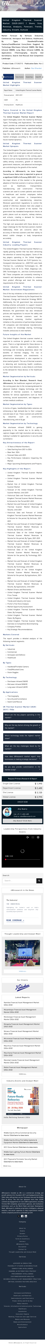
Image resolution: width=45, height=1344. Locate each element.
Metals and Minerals (22, 1319)
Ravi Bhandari (36, 68)
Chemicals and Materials (23, 1295)
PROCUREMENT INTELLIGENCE (22, 1274)
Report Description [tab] (8, 77)
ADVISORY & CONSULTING (22, 1263)
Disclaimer (22, 1246)
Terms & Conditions (22, 1239)
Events (22, 1231)
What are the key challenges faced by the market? (22, 747)
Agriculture (22, 1327)
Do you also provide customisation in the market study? (22, 768)
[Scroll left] (2, 77)
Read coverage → (18, 920)
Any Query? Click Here (22, 821)
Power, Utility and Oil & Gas (22, 1301)
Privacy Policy (22, 1236)
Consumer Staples (22, 1314)
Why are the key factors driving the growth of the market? (22, 726)
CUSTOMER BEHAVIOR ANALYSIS (22, 1276)
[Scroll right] (42, 77)
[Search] (37, 3)
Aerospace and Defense (22, 1293)
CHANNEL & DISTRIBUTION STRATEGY (22, 1271)
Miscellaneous (22, 1324)
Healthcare (22, 1309)
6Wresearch (17, 1343)
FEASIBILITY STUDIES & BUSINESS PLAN (22, 1266)
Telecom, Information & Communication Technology (22, 1306)
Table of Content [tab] (19, 77)
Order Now (22, 802)
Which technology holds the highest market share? (22, 737)
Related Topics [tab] (29, 77)
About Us (22, 1228)
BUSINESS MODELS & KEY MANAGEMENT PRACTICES (22, 1279)
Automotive (22, 1311)
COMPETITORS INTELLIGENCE (22, 1268)
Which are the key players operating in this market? (22, 716)
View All (22, 971)
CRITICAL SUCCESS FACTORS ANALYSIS (22, 1281)
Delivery (22, 1241)
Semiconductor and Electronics (22, 1298)
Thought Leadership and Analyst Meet (22, 1252)
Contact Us (22, 1249)
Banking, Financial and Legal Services (22, 1316)
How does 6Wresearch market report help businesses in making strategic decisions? (22, 758)
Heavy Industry (22, 1303)
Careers (22, 1233)
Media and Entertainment (23, 1322)
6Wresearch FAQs (22, 1244)
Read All (7, 1166)
